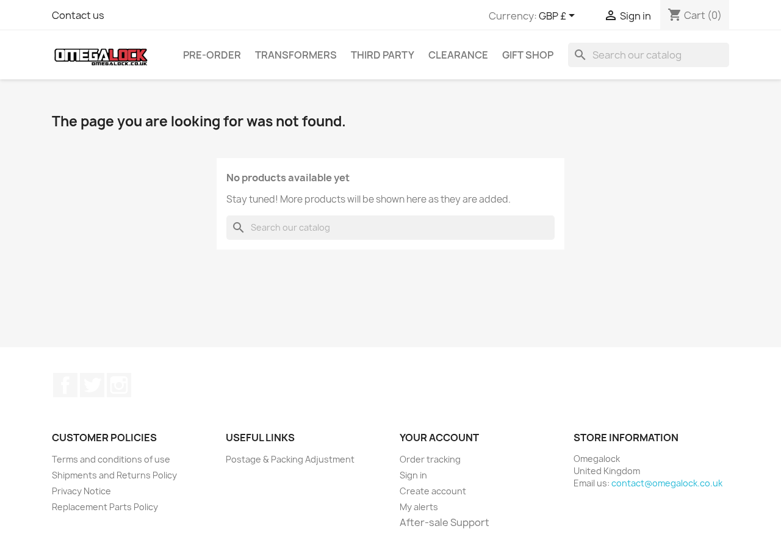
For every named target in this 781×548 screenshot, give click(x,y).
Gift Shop (527, 55)
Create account (433, 491)
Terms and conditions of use (111, 459)
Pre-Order (212, 55)
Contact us (78, 15)
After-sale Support (444, 522)
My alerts (419, 507)
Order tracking (430, 459)
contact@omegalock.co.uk (666, 483)
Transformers (296, 55)
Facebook (65, 385)
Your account (439, 437)
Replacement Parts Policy (105, 507)
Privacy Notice (81, 491)
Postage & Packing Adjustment (290, 459)
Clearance (458, 55)
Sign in (413, 475)
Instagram (119, 385)
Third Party (382, 55)
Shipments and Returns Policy (114, 475)
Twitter (92, 385)
